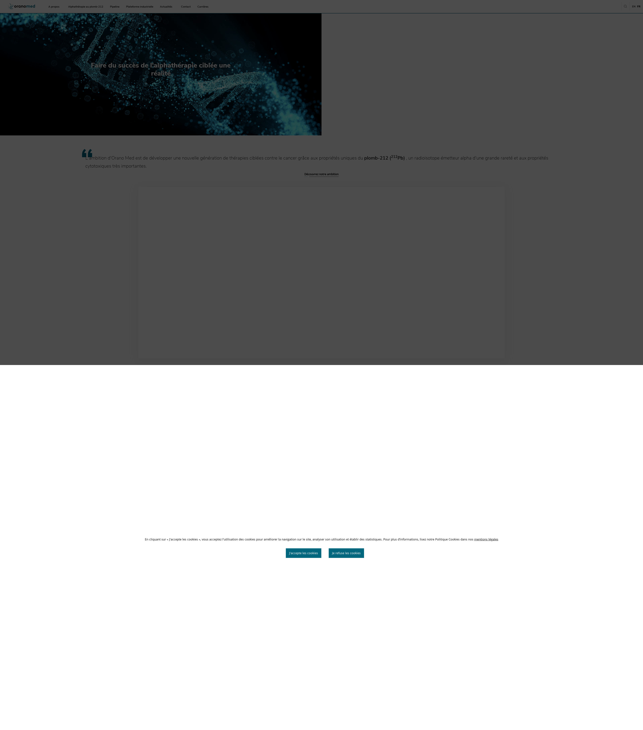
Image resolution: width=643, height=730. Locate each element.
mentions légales (486, 539)
